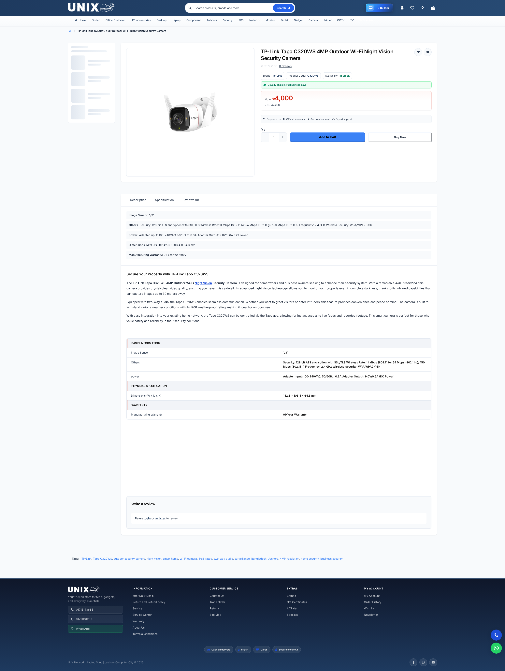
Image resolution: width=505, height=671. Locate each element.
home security (310, 558)
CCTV (340, 20)
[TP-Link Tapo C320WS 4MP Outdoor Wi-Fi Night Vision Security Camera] (190, 112)
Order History (372, 602)
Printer (328, 20)
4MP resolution (289, 558)
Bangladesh (259, 558)
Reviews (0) (190, 200)
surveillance (242, 558)
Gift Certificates (297, 602)
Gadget (298, 20)
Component (193, 20)
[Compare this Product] (428, 52)
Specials (292, 614)
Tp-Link (277, 75)
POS (241, 20)
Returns (215, 608)
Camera (313, 20)
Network (254, 20)
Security (228, 20)
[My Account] (402, 8)
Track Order (217, 602)
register (160, 518)
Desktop (161, 20)
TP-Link (86, 558)
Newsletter (371, 614)
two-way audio (223, 558)
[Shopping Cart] (432, 8)
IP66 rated (205, 558)
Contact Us (217, 595)
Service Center (142, 614)
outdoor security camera (129, 558)
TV (352, 20)
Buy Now (400, 137)
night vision (154, 558)
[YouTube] (433, 662)
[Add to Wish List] (418, 52)
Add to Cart (327, 137)
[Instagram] (423, 662)
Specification (164, 200)
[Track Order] (422, 8)
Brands (291, 595)
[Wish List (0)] (412, 8)
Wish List (370, 608)
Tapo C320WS (102, 558)
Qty (263, 129)
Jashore (273, 558)
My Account (372, 595)
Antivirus (212, 20)
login (147, 518)
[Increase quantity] (283, 137)
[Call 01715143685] (496, 635)
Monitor (270, 20)
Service (137, 608)
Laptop (176, 20)
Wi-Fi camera (188, 558)
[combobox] (233, 8)
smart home (170, 558)
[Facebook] (413, 662)
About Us (139, 627)
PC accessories (141, 20)
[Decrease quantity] (265, 137)
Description (138, 200)
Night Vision (203, 283)
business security (331, 558)
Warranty (138, 621)
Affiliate (291, 608)
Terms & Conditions (145, 633)
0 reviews (285, 66)
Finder (95, 20)
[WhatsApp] (496, 648)
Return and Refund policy (149, 602)
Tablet (284, 20)
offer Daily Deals (143, 595)
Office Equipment (116, 20)
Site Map (215, 614)
